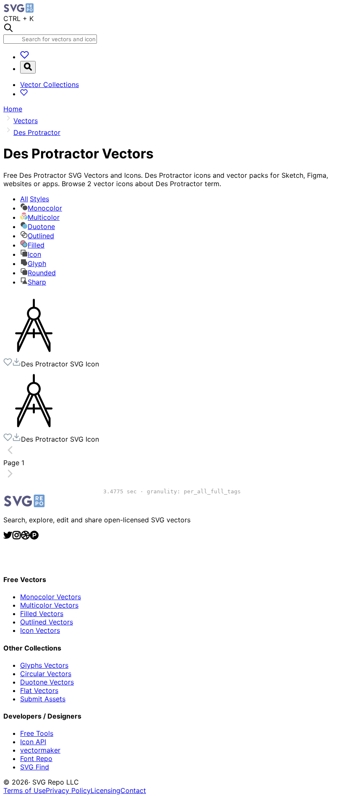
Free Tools (36, 733)
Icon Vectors (40, 630)
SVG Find (34, 767)
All (34, 199)
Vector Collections (49, 84)
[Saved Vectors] (24, 57)
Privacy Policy (68, 790)
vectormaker (40, 750)
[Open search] (28, 67)
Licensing (105, 790)
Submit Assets (42, 699)
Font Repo (36, 758)
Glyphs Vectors (44, 665)
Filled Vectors (41, 613)
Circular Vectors (45, 673)
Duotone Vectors (47, 682)
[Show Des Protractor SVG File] (34, 353)
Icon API (33, 741)
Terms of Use (24, 790)
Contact (133, 790)
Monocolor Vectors (50, 597)
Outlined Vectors (46, 622)
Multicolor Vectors (49, 605)
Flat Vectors (39, 690)
